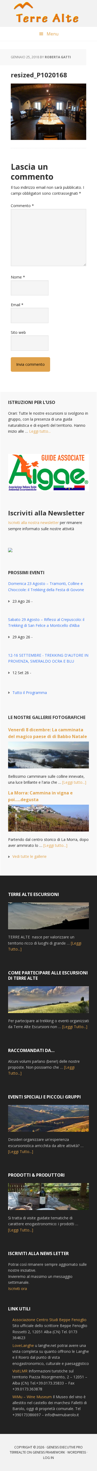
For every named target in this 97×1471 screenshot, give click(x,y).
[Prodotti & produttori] (48, 1199)
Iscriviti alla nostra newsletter (33, 522)
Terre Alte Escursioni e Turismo (48, 13)
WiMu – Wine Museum (32, 1396)
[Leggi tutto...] (74, 782)
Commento (22, 205)
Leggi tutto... (40, 431)
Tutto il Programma (29, 692)
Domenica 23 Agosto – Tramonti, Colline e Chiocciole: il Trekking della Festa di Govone (46, 586)
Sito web (18, 332)
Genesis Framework (49, 1452)
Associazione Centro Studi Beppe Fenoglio (49, 1319)
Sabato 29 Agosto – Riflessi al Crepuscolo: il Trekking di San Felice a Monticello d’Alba (46, 622)
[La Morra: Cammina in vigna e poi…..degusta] (48, 820)
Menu (52, 34)
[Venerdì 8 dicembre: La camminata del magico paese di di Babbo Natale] (48, 757)
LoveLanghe (23, 1345)
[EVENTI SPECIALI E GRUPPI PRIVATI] (48, 1121)
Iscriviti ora (17, 1288)
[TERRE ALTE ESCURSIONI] (48, 918)
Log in (48, 1457)
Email (17, 304)
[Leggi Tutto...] (74, 1026)
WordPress (76, 1452)
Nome (18, 277)
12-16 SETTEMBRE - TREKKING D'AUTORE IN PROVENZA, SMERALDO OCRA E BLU (48, 658)
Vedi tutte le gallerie (29, 856)
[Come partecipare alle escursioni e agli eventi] (48, 1002)
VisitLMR (19, 1371)
